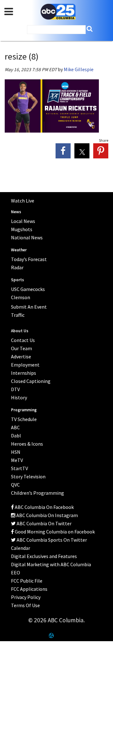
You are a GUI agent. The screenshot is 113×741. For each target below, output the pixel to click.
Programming (24, 410)
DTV (15, 389)
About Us (16, 648)
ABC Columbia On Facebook (44, 507)
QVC (15, 485)
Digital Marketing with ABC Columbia (51, 564)
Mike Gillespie (79, 69)
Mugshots (21, 229)
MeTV (17, 460)
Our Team (21, 348)
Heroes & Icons (27, 444)
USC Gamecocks (28, 289)
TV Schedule (24, 419)
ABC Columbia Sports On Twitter (51, 540)
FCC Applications (29, 589)
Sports (17, 279)
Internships (23, 373)
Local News (23, 221)
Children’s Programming (37, 493)
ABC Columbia (58, 12)
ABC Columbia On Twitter (44, 523)
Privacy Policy (25, 597)
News (16, 211)
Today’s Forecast (29, 259)
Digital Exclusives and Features (44, 556)
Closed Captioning (31, 381)
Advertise (21, 356)
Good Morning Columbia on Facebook (54, 531)
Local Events (20, 679)
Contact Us (18, 664)
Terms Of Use (25, 605)
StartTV (19, 468)
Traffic (17, 315)
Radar (17, 267)
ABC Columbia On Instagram (46, 515)
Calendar (20, 548)
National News (27, 237)
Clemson (20, 297)
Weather (19, 250)
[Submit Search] (90, 29)
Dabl (16, 435)
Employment (25, 365)
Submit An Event (29, 307)
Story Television (28, 476)
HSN (15, 452)
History (19, 397)
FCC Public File (26, 581)
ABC (15, 427)
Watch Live (22, 200)
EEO (15, 572)
